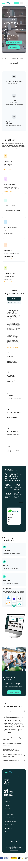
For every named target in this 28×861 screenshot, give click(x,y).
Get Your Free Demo (12, 347)
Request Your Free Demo (14, 42)
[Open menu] (25, 3)
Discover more (7, 169)
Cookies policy (13, 848)
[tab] (14, 299)
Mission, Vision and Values (13, 845)
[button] (20, 502)
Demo (16, 2)
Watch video (15, 47)
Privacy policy (13, 846)
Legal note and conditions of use (13, 847)
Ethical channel (14, 850)
